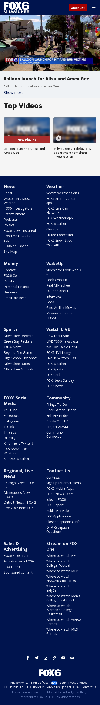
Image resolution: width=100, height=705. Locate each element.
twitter (36, 657)
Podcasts (11, 219)
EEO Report (55, 505)
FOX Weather (56, 223)
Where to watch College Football (58, 563)
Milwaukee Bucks (17, 363)
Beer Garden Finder (61, 410)
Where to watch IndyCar (58, 588)
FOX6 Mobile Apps (60, 488)
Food (50, 302)
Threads (10, 432)
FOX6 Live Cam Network (57, 210)
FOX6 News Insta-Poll (20, 230)
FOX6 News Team (60, 494)
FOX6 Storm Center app (61, 200)
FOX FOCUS (13, 567)
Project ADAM (57, 426)
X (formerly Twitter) (18, 443)
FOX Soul (53, 375)
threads (54, 657)
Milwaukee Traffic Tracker (59, 315)
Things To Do (56, 404)
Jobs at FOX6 (56, 499)
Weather (55, 186)
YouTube (10, 410)
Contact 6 (11, 270)
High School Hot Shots (21, 358)
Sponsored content (18, 572)
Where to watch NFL (61, 555)
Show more (13, 92)
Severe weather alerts (62, 193)
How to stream (57, 336)
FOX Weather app (59, 218)
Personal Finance (17, 286)
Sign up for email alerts (63, 483)
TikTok (9, 426)
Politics (9, 225)
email (72, 657)
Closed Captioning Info (63, 522)
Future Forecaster (59, 235)
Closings (52, 229)
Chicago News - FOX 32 (19, 485)
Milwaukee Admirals (19, 369)
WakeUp (55, 263)
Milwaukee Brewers (18, 336)
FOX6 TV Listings (59, 352)
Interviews (54, 296)
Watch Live (78, 8)
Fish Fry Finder (57, 415)
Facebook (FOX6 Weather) (16, 451)
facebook (28, 657)
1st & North (13, 347)
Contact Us (58, 470)
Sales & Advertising (16, 546)
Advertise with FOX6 (19, 561)
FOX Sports (54, 369)
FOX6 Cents (12, 275)
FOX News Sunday (60, 380)
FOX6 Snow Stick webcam (59, 242)
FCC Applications (58, 516)
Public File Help (57, 510)
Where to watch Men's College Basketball (63, 598)
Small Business (15, 298)
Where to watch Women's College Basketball (59, 609)
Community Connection (55, 434)
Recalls (9, 281)
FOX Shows (54, 386)
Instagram (11, 421)
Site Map (10, 251)
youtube (63, 657)
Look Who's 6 (56, 280)
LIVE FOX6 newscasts (62, 341)
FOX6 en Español (16, 246)
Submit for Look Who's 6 (63, 272)
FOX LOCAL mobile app (18, 238)
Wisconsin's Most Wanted (17, 200)
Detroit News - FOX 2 (20, 502)
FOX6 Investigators (18, 208)
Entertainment (14, 214)
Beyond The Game (18, 352)
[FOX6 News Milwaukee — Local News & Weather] (17, 7)
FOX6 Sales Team (17, 555)
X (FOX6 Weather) (17, 458)
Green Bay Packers (18, 341)
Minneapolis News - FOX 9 (18, 494)
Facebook (11, 415)
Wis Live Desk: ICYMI (62, 347)
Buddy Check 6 (57, 421)
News (9, 186)
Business (10, 292)
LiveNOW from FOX (61, 358)
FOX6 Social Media (16, 400)
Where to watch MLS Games (62, 631)
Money (11, 263)
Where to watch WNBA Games (63, 621)
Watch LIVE (58, 329)
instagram (45, 657)
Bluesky (9, 438)
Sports (10, 329)
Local (8, 193)
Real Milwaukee (58, 285)
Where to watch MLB (62, 571)
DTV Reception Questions (57, 529)
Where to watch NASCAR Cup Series (61, 578)
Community (58, 398)
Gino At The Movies (61, 307)
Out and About (57, 291)
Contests (53, 477)
